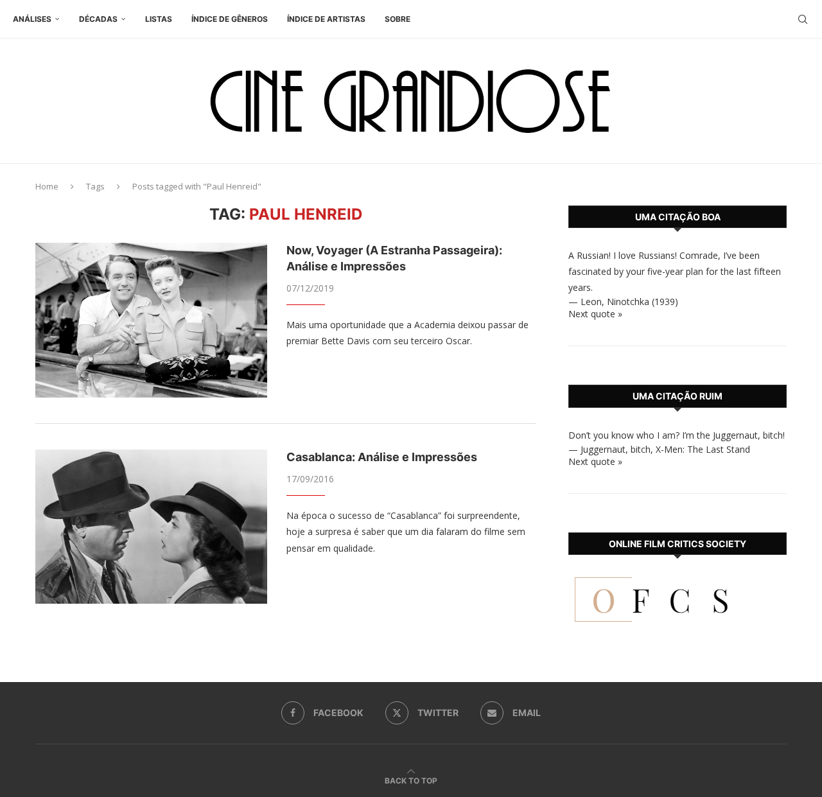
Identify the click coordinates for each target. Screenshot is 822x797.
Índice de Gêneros (229, 19)
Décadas (98, 19)
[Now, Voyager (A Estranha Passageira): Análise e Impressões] (151, 320)
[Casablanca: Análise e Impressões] (151, 527)
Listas (158, 19)
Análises (32, 19)
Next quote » (595, 314)
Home (46, 186)
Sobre (397, 19)
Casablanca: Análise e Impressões (381, 457)
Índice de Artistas (326, 19)
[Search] (802, 19)
